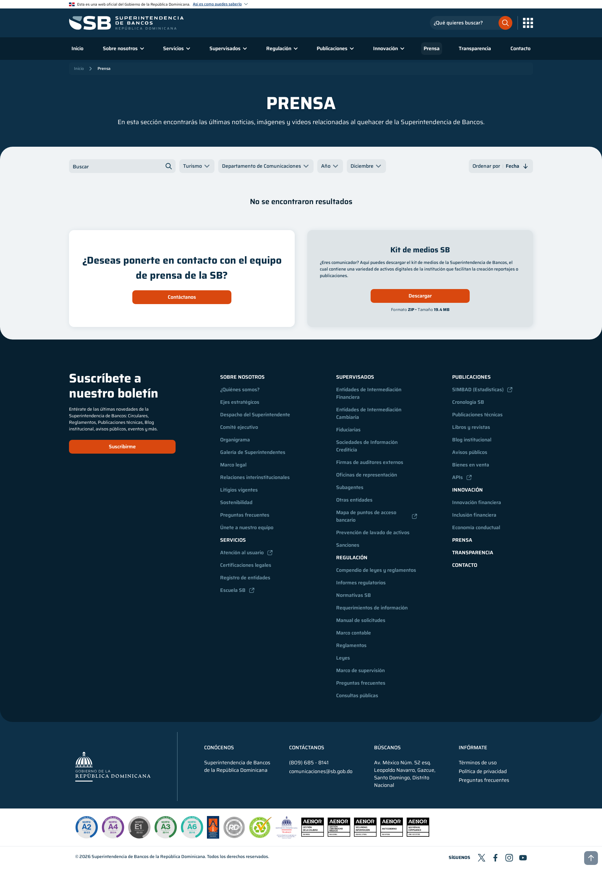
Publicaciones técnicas (477, 415)
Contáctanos (182, 297)
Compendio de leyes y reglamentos (376, 570)
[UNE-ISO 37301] (418, 835)
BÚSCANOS (387, 747)
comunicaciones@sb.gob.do (320, 771)
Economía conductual (476, 527)
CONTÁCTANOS (306, 747)
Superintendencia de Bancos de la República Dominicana (148, 856)
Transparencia (475, 48)
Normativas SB (353, 595)
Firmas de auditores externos (369, 462)
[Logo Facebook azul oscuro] (495, 857)
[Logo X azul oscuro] (481, 857)
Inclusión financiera (474, 515)
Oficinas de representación (366, 475)
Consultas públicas (357, 695)
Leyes (343, 658)
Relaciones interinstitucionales (255, 477)
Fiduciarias (348, 430)
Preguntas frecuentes (244, 515)
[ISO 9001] (312, 835)
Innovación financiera (476, 502)
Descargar (420, 296)
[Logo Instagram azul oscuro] (509, 857)
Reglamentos (351, 645)
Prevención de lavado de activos (372, 532)
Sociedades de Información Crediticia (367, 446)
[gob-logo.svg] (112, 766)
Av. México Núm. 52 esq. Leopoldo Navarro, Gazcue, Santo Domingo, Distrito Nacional (405, 774)
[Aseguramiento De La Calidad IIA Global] (213, 837)
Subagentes (349, 487)
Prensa (432, 48)
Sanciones (347, 545)
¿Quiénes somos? (240, 389)
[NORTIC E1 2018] (139, 827)
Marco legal (233, 465)
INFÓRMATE (473, 747)
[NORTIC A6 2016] (192, 827)
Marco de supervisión (360, 670)
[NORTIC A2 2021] (86, 827)
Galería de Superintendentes (252, 452)
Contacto (520, 48)
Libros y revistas (471, 427)
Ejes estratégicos (239, 402)
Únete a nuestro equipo (246, 527)
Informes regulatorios (361, 583)
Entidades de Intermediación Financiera (369, 393)
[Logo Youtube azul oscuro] (523, 857)
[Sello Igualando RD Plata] (234, 837)
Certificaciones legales (245, 565)
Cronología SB (468, 402)
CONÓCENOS (219, 747)
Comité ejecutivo (239, 427)
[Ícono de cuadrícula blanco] (528, 23)
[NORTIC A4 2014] (113, 827)
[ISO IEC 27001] (365, 835)
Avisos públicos (469, 452)
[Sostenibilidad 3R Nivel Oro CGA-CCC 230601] (260, 836)
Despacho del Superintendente (255, 415)
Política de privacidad (483, 771)
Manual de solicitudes (360, 620)
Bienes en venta (470, 465)
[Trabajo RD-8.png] (287, 837)
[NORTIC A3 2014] (165, 827)
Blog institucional (471, 440)
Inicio (77, 48)
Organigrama (235, 440)
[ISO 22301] (339, 835)
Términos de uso (478, 762)
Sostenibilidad (236, 502)
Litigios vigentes (239, 490)
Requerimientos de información (372, 608)
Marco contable (353, 633)
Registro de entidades (245, 578)
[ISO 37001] (391, 835)
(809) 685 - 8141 (309, 762)
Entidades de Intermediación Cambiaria (369, 413)
